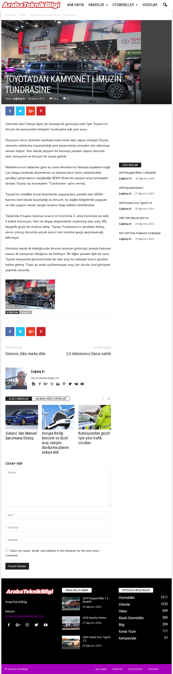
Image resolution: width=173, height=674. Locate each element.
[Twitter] (70, 384)
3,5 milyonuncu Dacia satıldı (88, 353)
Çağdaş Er (19, 98)
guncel (26, 312)
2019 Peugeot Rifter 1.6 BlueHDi (137, 172)
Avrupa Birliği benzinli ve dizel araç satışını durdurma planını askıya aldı (55, 443)
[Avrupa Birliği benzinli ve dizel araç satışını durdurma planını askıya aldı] (58, 417)
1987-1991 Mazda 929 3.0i (133, 218)
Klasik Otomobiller (131, 618)
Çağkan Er (125, 178)
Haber (23, 14)
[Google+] (46, 384)
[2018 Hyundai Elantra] (71, 623)
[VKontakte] (76, 384)
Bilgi (122, 625)
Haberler (96, 5)
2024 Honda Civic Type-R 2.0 (135, 203)
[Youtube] (82, 384)
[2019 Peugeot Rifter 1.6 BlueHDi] (71, 603)
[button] (165, 5)
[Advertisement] (143, 131)
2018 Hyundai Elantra (131, 187)
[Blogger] (34, 384)
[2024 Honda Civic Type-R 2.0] (71, 642)
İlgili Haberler (18, 398)
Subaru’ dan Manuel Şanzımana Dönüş (21, 435)
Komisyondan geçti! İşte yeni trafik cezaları (94, 438)
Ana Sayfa (75, 5)
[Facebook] (40, 384)
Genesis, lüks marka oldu (25, 353)
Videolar (149, 5)
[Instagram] (52, 384)
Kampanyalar (128, 638)
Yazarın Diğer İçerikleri (50, 398)
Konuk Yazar (127, 631)
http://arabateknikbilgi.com (45, 378)
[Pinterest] (64, 384)
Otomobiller (123, 5)
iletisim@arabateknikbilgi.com (24, 616)
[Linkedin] (58, 384)
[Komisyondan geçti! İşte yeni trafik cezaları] (94, 417)
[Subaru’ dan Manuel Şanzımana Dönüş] (21, 417)
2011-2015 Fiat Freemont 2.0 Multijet (140, 233)
